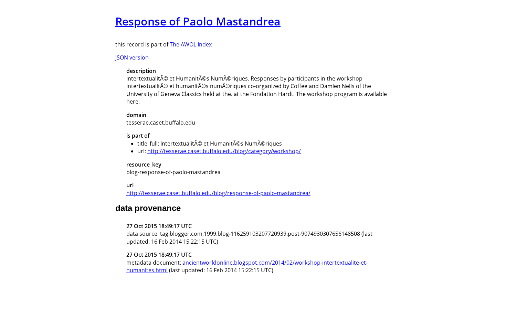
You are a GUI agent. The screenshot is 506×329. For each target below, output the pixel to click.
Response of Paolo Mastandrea (198, 21)
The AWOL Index (191, 44)
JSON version (132, 57)
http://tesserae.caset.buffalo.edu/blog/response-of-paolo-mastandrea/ (218, 193)
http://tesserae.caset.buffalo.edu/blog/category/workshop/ (224, 151)
